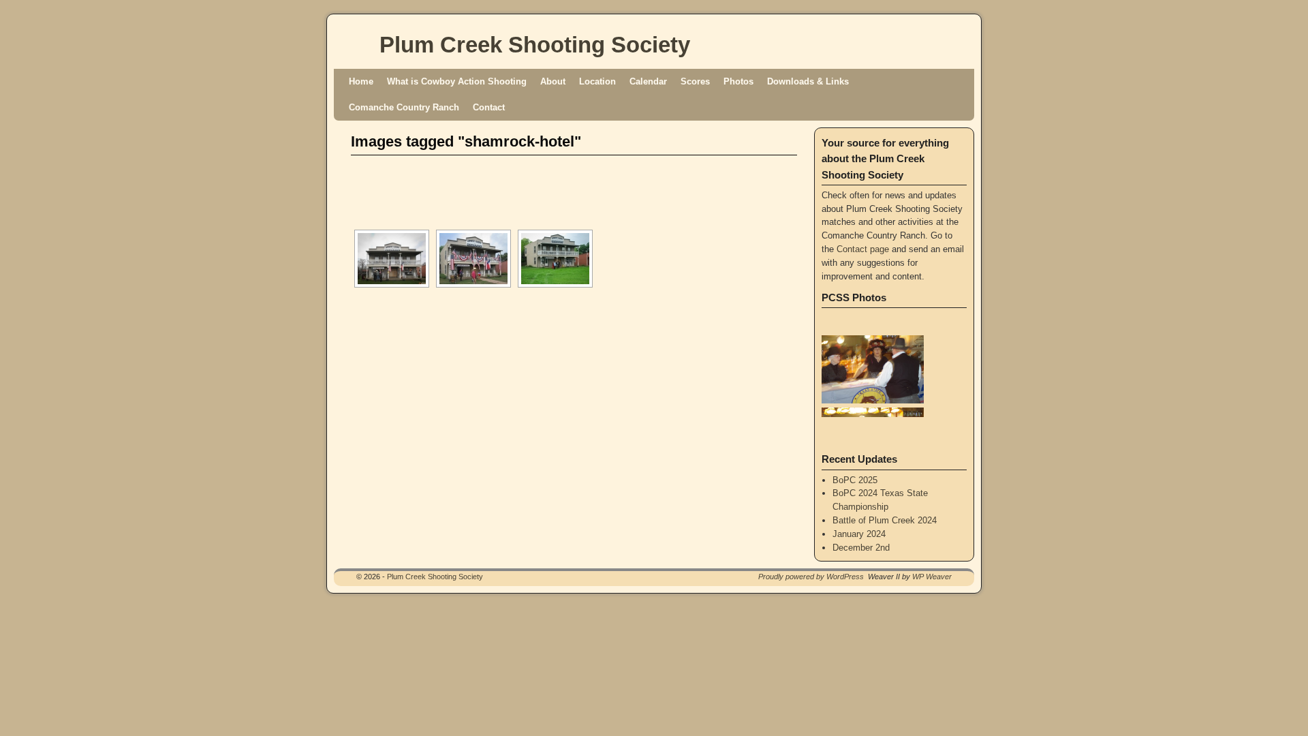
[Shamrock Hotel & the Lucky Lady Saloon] (392, 258)
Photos (738, 81)
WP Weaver (932, 576)
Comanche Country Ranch (404, 107)
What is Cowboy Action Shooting (457, 81)
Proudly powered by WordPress (811, 576)
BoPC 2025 (854, 480)
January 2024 (859, 534)
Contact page (863, 249)
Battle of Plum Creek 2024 (884, 520)
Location (597, 81)
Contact (489, 107)
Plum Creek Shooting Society (534, 44)
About (552, 81)
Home (361, 81)
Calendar (648, 81)
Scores (695, 81)
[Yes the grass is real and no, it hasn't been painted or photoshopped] (555, 258)
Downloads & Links (808, 81)
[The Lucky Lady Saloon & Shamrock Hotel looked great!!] (473, 258)
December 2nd (861, 547)
